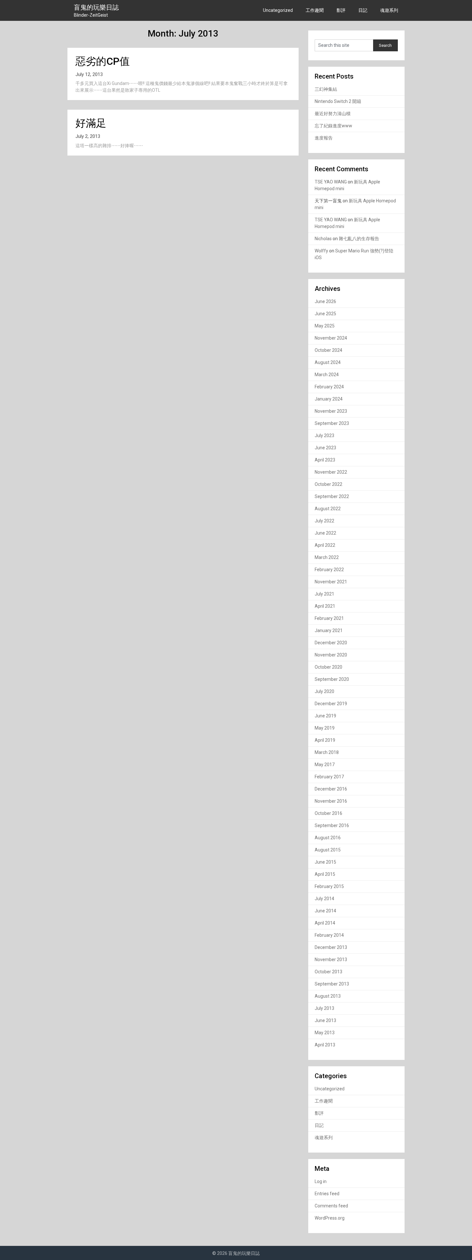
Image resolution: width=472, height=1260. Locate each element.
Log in (321, 1181)
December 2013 (331, 947)
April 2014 (325, 923)
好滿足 (90, 123)
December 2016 (331, 788)
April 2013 (325, 1044)
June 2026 (325, 301)
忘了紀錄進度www (333, 125)
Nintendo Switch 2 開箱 (338, 101)
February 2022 (329, 569)
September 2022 (332, 496)
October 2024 (328, 350)
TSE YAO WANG (331, 181)
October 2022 (328, 484)
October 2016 (328, 813)
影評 (341, 10)
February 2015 (329, 886)
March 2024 (327, 374)
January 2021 (329, 630)
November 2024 (331, 338)
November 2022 (331, 472)
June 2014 (325, 910)
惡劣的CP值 (102, 61)
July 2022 (324, 520)
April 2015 (325, 874)
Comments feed (331, 1205)
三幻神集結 (326, 89)
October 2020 (328, 667)
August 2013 (328, 996)
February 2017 (329, 776)
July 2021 (324, 593)
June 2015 (325, 862)
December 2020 (331, 642)
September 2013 (332, 983)
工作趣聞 (315, 10)
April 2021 (325, 606)
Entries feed (327, 1193)
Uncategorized (278, 10)
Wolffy (321, 250)
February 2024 (329, 386)
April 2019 (325, 740)
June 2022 (325, 533)
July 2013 (324, 1008)
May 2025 (325, 325)
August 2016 (328, 837)
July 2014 (324, 898)
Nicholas (323, 238)
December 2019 (331, 703)
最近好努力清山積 (333, 113)
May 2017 (325, 764)
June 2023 (325, 447)
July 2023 (324, 435)
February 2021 (329, 618)
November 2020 (331, 654)
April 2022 (325, 545)
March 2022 (327, 557)
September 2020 (332, 679)
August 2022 (328, 508)
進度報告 (324, 137)
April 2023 (325, 459)
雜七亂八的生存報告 (359, 238)
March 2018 (327, 752)
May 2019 (325, 728)
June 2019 (325, 715)
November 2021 (331, 581)
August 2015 (328, 849)
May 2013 (325, 1032)
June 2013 (325, 1020)
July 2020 (324, 691)
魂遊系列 (389, 10)
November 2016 (331, 801)
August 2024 (328, 362)
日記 (362, 10)
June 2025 (325, 313)
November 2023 (331, 411)
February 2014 (329, 935)
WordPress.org (330, 1218)
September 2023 (332, 423)
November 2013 (331, 959)
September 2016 (332, 825)
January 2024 (329, 399)
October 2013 (328, 971)
